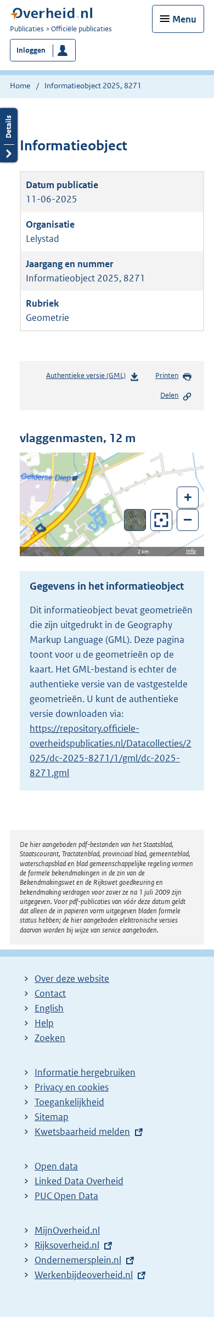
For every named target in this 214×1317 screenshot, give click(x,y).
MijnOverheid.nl (67, 1230)
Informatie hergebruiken (85, 1072)
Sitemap (52, 1117)
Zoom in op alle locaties (161, 520)
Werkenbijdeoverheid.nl (84, 1275)
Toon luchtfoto (135, 520)
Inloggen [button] (31, 50)
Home (20, 86)
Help (44, 1023)
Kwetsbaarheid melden (82, 1132)
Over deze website (72, 979)
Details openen (9, 135)
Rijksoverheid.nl (67, 1245)
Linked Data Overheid (79, 1181)
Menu (184, 19)
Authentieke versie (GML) (88, 378)
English (49, 1008)
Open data (56, 1166)
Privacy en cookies (72, 1087)
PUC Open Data (66, 1196)
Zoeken (50, 1038)
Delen (169, 395)
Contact (50, 993)
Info (191, 551)
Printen (166, 375)
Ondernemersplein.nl (78, 1260)
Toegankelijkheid (69, 1102)
